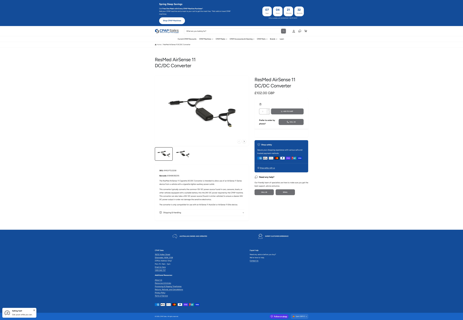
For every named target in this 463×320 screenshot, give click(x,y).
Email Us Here (160, 267)
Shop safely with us (267, 168)
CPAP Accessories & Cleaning (241, 39)
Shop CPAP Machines (172, 21)
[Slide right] (244, 141)
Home (159, 44)
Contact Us (254, 261)
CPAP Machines (205, 39)
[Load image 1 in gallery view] (164, 154)
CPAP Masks (220, 39)
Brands (272, 39)
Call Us (264, 192)
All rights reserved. (172, 316)
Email (285, 192)
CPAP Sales (163, 316)
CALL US (293, 122)
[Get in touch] (300, 31)
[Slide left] (239, 141)
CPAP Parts (261, 39)
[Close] (34, 310)
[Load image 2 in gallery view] (183, 154)
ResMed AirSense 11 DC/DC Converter (177, 44)
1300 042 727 (160, 270)
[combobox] (235, 31)
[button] (306, 31)
